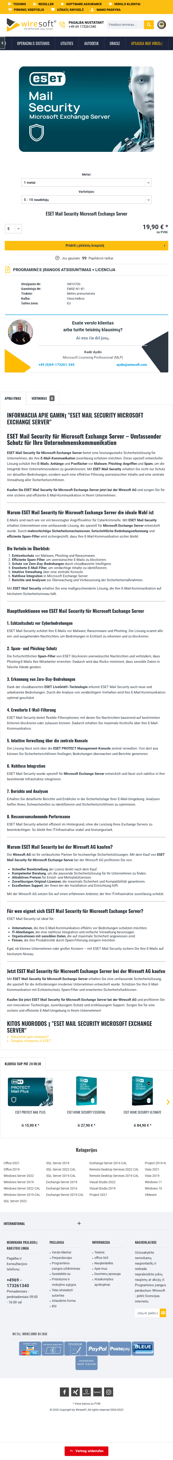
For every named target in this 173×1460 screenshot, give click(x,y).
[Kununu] (97, 1392)
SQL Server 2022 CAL (61, 1169)
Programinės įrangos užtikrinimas (66, 1265)
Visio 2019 (152, 1176)
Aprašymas (13, 398)
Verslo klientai (61, 1252)
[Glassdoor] (86, 1392)
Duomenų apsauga (107, 1274)
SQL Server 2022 (15, 1201)
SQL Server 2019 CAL (61, 1176)
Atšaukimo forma (64, 1300)
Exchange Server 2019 (61, 1182)
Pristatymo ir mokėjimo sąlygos (64, 1281)
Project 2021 (98, 1195)
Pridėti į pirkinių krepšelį (85, 245)
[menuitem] (26, 10)
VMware (151, 1195)
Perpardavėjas (62, 1258)
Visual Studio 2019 (102, 1188)
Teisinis (99, 1252)
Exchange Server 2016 (61, 1188)
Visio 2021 (152, 1169)
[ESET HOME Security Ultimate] (142, 1092)
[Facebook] (64, 1392)
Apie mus (100, 1268)
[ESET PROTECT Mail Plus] (30, 1092)
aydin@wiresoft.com (131, 365)
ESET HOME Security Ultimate (142, 1112)
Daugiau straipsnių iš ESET (30, 1041)
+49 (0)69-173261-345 (57, 365)
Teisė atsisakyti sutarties (62, 1292)
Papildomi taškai (101, 258)
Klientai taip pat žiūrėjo (23, 1063)
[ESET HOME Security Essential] (86, 1092)
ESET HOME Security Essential (86, 1112)
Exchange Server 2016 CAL (108, 1163)
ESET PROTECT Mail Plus (30, 1112)
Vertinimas (42, 398)
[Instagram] (108, 1392)
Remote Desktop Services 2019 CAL (114, 1176)
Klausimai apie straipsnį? (29, 1037)
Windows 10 (153, 1188)
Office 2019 (12, 1169)
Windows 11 (153, 1182)
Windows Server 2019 (19, 1182)
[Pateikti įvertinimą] (86, 219)
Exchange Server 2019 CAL (65, 1195)
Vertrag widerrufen (89, 1451)
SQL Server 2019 (57, 1163)
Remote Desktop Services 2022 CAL (114, 1169)
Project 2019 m (155, 1163)
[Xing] (75, 1392)
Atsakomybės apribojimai (103, 1281)
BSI (54, 1306)
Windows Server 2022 (19, 1176)
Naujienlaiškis (103, 1263)
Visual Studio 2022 (102, 1182)
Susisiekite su (61, 1274)
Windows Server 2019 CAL (22, 1195)
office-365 (101, 1258)
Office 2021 (12, 1163)
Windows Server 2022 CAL (22, 1188)
